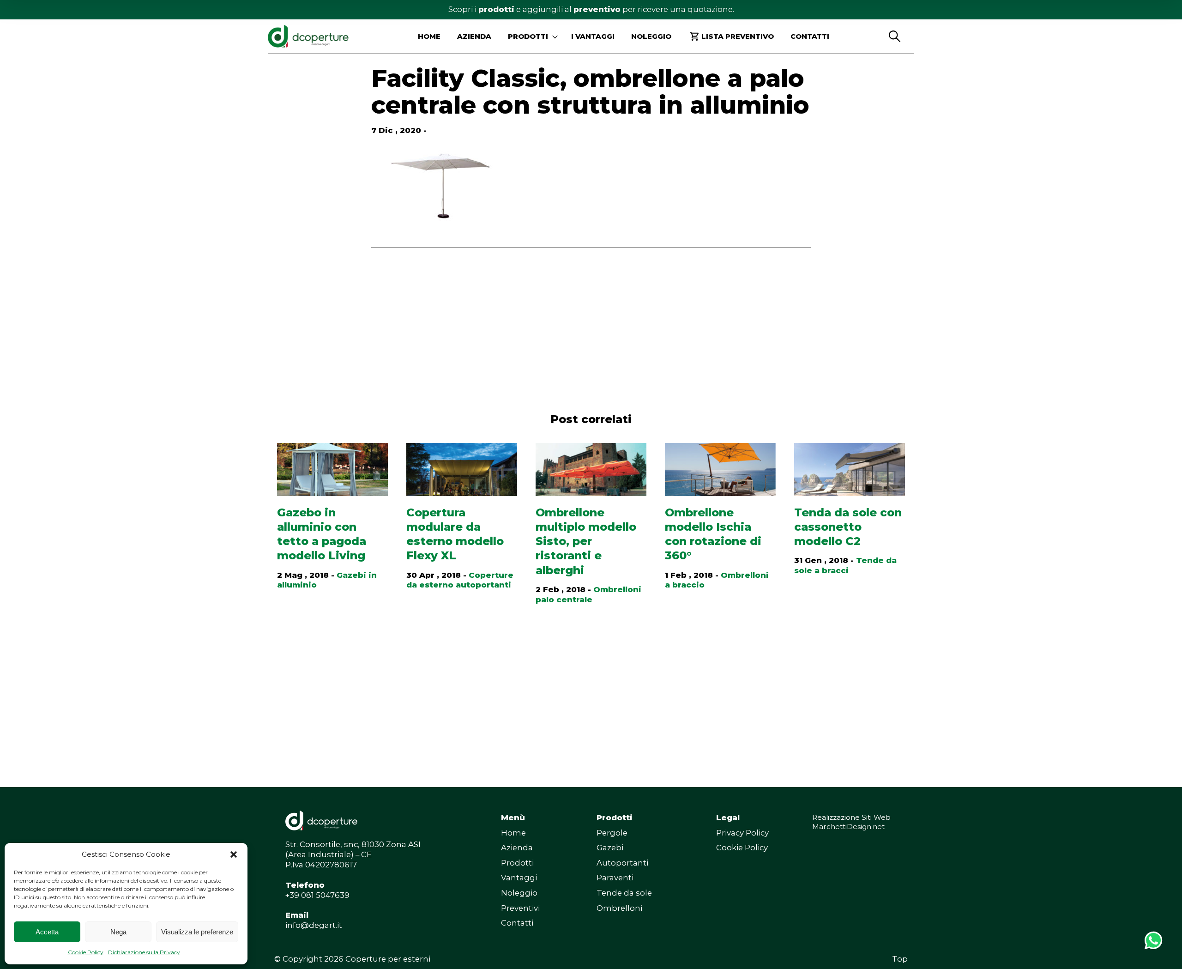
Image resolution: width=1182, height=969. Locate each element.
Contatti (809, 36)
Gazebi (610, 847)
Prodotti (517, 862)
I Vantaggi (593, 36)
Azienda (474, 36)
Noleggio (651, 36)
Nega (118, 932)
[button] (233, 854)
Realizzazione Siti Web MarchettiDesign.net (851, 822)
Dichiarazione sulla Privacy (144, 952)
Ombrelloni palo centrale (588, 594)
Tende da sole (624, 892)
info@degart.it (313, 925)
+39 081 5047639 (317, 895)
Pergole (612, 832)
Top (900, 958)
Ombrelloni (619, 908)
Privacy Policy (742, 832)
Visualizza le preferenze (197, 932)
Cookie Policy (85, 952)
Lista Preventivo (737, 36)
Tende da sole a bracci (845, 565)
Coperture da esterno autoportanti (459, 580)
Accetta (47, 932)
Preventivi (520, 908)
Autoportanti (622, 862)
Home (429, 36)
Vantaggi (519, 877)
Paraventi (615, 877)
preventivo (597, 9)
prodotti (496, 9)
